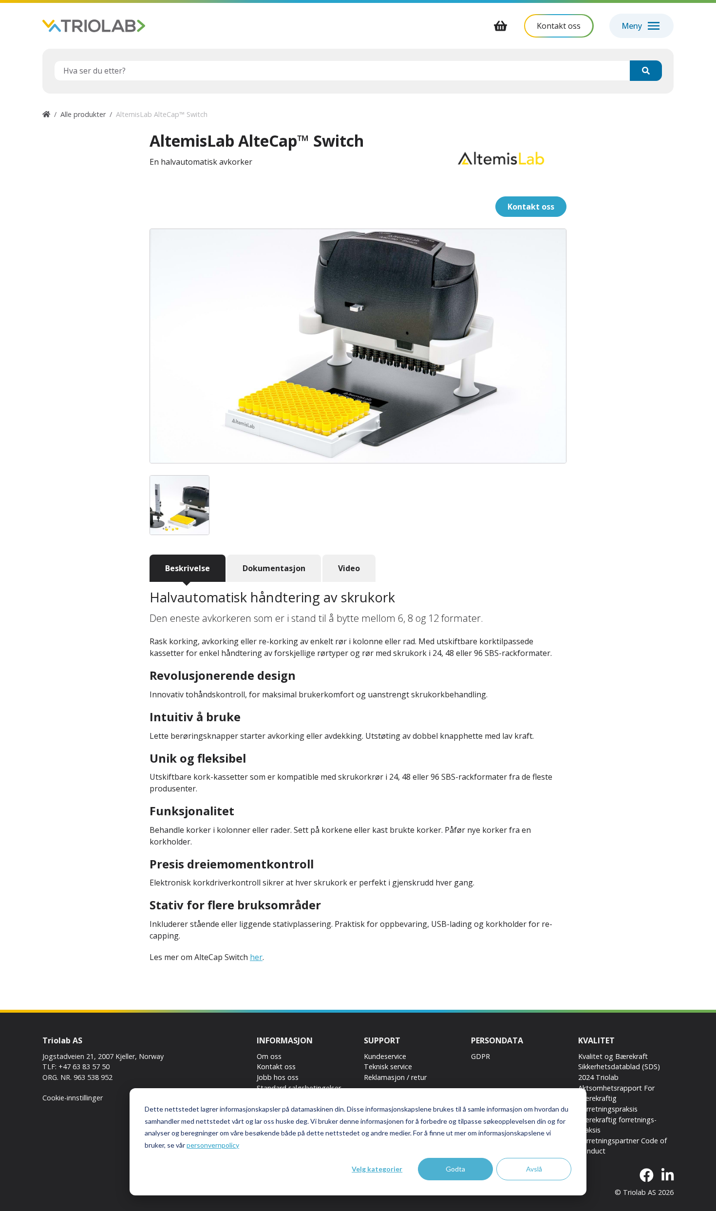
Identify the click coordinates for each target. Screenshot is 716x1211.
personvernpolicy (213, 1145)
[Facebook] (647, 1175)
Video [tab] (349, 568)
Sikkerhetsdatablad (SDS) (619, 1066)
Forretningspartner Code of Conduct (622, 1146)
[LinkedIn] (667, 1175)
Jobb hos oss (278, 1077)
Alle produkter (83, 114)
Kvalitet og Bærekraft (613, 1056)
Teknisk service (388, 1066)
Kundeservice (385, 1056)
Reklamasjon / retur (395, 1077)
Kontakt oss (276, 1066)
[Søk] (646, 70)
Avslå (534, 1169)
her (256, 957)
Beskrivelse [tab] (187, 568)
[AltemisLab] (500, 158)
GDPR (480, 1056)
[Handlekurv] (501, 25)
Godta (455, 1169)
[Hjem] (46, 114)
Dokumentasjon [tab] (274, 568)
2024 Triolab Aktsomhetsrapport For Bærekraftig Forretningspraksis (616, 1093)
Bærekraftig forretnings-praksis (617, 1125)
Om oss (269, 1056)
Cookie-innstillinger (72, 1097)
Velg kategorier (377, 1169)
